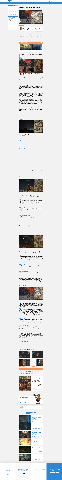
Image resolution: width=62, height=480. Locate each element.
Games (23, 5)
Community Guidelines (8, 470)
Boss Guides (22, 371)
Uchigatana (10, 22)
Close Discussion (23, 402)
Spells (32, 373)
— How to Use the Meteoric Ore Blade (13, 21)
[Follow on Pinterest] (25, 473)
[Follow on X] (20, 473)
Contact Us (8, 471)
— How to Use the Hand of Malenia (12, 28)
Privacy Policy (7, 474)
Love (10, 11)
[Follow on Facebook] (21, 473)
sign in (32, 406)
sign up (24, 470)
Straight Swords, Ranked (22, 366)
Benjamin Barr (40, 31)
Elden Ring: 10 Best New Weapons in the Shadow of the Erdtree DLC (36, 456)
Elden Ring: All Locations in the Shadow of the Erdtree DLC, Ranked (36, 417)
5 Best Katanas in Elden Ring (12, 17)
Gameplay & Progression (29, 371)
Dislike (16, 11)
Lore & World (22, 373)
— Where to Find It (11, 20)
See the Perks (54, 472)
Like (13, 11)
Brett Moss (33, 419)
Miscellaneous (28, 373)
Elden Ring (26, 5)
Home (20, 5)
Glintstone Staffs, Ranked (35, 366)
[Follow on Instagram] (23, 473)
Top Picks (29, 5)
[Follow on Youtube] (24, 473)
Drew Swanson (11, 8)
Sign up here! (35, 407)
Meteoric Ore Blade (11, 18)
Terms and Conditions (8, 475)
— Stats (9, 19)
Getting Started (36, 371)
